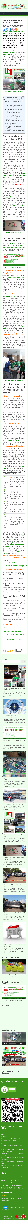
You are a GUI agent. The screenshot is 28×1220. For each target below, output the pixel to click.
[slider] (12, 1043)
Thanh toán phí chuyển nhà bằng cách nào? (16, 131)
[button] (14, 1038)
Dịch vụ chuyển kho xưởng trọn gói (13, 639)
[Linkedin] (10, 29)
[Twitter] (7, 29)
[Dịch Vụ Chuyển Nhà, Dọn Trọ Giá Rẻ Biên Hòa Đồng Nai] (15, 932)
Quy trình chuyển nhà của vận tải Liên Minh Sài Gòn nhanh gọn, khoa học (13, 110)
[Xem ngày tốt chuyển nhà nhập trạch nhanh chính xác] (15, 706)
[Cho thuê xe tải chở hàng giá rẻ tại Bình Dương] (15, 822)
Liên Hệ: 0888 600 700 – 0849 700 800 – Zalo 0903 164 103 (15, 121)
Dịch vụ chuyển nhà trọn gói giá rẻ (13, 628)
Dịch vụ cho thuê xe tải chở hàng (12, 631)
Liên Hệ (2, 1134)
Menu (2, 13)
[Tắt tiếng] (21, 1043)
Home (2, 1132)
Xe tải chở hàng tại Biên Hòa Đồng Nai (13, 804)
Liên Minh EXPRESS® (9, 1216)
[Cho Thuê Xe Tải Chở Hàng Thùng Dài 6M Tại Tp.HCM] (15, 903)
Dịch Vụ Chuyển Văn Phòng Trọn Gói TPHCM (12, 1143)
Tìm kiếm (4, 659)
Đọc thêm (6, 696)
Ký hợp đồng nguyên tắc (13, 115)
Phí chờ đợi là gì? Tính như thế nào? (15, 129)
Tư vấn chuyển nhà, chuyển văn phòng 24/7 (16, 103)
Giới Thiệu (3, 1136)
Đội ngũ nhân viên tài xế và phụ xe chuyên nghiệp (15, 106)
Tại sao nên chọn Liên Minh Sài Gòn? (13, 101)
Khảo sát (10, 113)
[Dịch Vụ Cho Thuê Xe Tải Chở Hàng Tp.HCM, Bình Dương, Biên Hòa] (15, 875)
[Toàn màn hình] (23, 1043)
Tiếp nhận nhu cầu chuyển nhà (14, 112)
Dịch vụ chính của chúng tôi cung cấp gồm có (14, 118)
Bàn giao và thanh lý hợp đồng (14, 116)
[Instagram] (13, 29)
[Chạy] (4, 1043)
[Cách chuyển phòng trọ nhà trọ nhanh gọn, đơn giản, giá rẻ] (15, 732)
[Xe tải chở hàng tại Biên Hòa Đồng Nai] (15, 795)
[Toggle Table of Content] (22, 97)
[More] (16, 29)
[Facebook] (4, 29)
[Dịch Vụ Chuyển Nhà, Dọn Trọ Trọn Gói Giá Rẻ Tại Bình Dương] (15, 676)
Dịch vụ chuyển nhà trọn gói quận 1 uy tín (14, 99)
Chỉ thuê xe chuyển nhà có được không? (14, 127)
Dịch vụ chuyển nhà (6, 1218)
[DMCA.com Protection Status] (8, 1093)
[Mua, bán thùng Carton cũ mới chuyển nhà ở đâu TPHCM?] (15, 850)
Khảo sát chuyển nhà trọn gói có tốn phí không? (15, 124)
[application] (14, 1038)
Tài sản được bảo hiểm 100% (14, 107)
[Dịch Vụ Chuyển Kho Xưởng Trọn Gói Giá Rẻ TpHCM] (15, 764)
